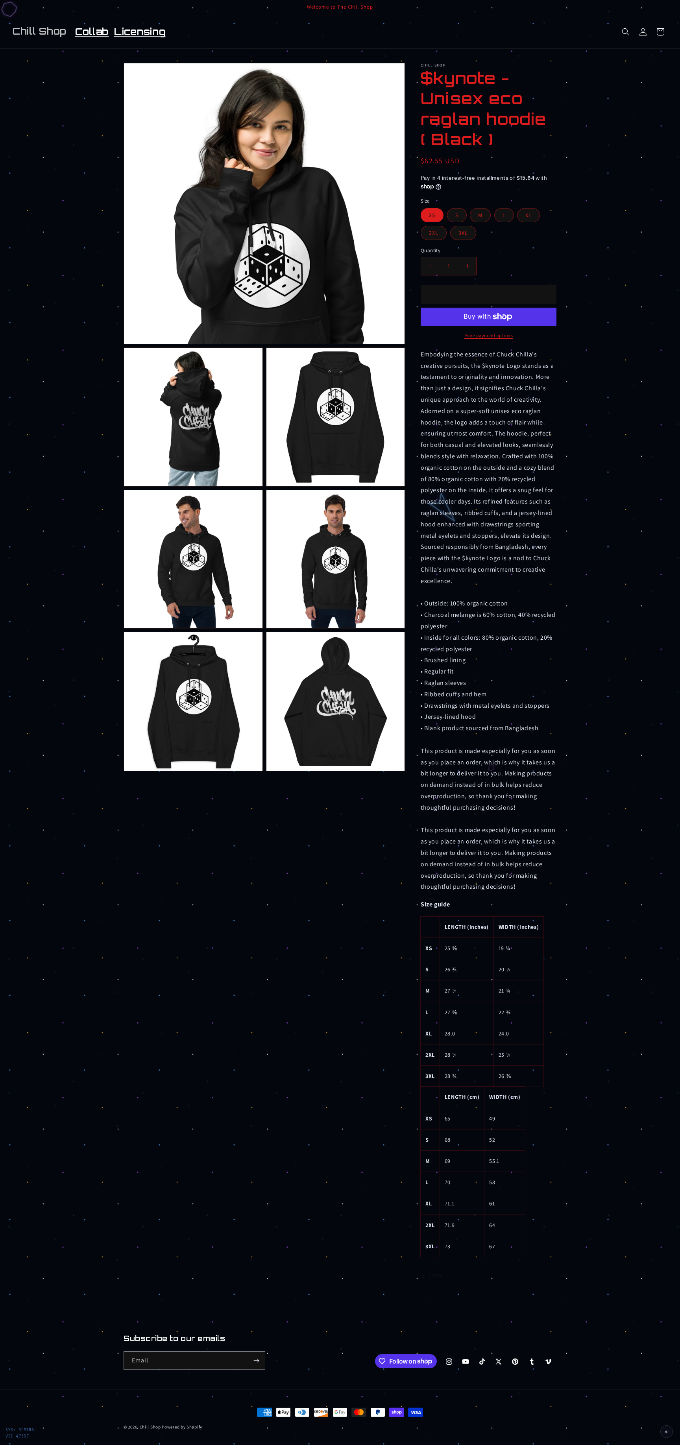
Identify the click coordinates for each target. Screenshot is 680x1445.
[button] (625, 32)
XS (432, 215)
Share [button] (436, 1275)
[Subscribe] (256, 1360)
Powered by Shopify (182, 1427)
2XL (433, 232)
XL (528, 215)
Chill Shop (150, 1427)
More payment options (488, 335)
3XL (463, 232)
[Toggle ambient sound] (666, 1431)
